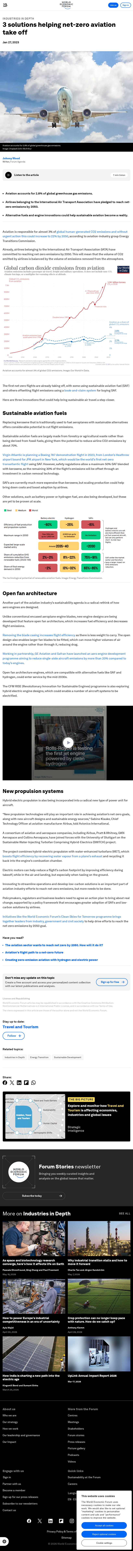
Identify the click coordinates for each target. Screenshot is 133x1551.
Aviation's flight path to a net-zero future (34, 952)
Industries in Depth (18, 18)
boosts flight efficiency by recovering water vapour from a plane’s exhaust (52, 856)
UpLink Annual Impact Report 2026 (92, 1375)
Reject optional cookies (104, 1534)
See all (124, 1213)
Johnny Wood (11, 158)
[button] (69, 743)
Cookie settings (104, 1543)
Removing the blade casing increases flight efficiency (39, 635)
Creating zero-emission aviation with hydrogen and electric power (51, 960)
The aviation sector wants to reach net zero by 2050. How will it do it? (54, 945)
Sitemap (66, 1537)
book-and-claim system (80, 390)
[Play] (8, 175)
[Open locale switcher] (4, 1541)
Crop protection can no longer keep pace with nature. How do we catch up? (96, 1319)
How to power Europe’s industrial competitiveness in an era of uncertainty (31, 1319)
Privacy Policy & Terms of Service (66, 1531)
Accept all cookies (104, 1525)
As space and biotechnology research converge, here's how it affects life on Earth (33, 1262)
